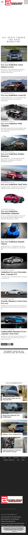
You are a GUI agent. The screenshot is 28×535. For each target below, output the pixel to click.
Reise (10, 457)
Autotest (4, 457)
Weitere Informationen (18, 530)
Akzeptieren (14, 531)
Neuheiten (23, 457)
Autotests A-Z (16, 457)
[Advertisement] (14, 19)
